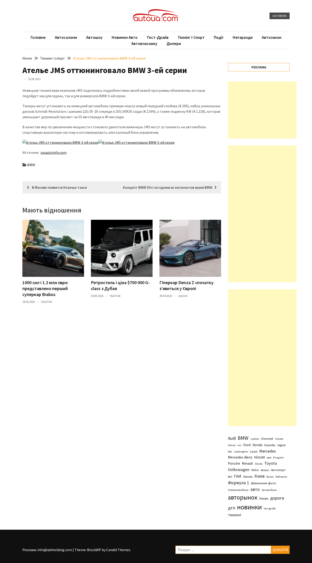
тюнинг (234, 514)
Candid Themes (118, 549)
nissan (259, 457)
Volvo (255, 470)
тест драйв (269, 508)
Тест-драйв (158, 37)
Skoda (258, 463)
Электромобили (238, 490)
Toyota (270, 463)
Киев (259, 476)
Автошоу (94, 37)
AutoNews (279, 16)
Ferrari (232, 445)
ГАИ (237, 476)
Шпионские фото (263, 483)
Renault (247, 463)
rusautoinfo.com (53, 152)
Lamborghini (241, 451)
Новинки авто (124, 37)
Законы (248, 476)
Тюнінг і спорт (191, 37)
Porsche (234, 463)
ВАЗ (230, 476)
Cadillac (254, 438)
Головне (38, 37)
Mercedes (267, 451)
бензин (263, 498)
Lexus (253, 451)
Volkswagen (238, 469)
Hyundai (269, 445)
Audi (232, 438)
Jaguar (281, 445)
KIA (230, 451)
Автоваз (265, 470)
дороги (277, 498)
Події (219, 37)
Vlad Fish (46, 302)
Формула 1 (238, 482)
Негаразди (243, 37)
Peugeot (278, 457)
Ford (247, 445)
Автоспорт (278, 470)
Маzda (270, 476)
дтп (231, 508)
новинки (249, 507)
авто (255, 489)
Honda (257, 445)
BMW (31, 164)
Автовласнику (144, 43)
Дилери (174, 43)
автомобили (269, 490)
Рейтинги (281, 476)
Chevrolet (267, 439)
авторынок (242, 497)
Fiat (239, 445)
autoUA (183, 296)
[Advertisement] (262, 110)
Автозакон (271, 37)
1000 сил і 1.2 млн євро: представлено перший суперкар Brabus (45, 288)
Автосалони (66, 37)
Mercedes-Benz (240, 457)
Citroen (279, 438)
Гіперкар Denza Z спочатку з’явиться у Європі (186, 285)
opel (269, 457)
